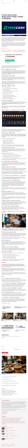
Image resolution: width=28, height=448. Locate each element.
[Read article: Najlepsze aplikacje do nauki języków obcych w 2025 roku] (20, 317)
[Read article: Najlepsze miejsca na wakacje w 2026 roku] (3, 439)
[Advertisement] (14, 8)
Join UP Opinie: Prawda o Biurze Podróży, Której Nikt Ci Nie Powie (9, 393)
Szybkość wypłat (5, 88)
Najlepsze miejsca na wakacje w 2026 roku (9, 438)
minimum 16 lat (8, 254)
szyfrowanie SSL (13, 184)
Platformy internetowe (5, 420)
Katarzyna (18, 321)
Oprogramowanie (17, 419)
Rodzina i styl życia (4, 421)
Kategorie (8, 444)
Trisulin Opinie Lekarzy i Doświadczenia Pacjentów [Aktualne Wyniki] (9, 385)
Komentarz (3, 337)
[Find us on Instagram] (5, 413)
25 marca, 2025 (19, 331)
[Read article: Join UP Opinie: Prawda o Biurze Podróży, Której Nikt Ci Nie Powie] (3, 436)
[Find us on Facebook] (2, 413)
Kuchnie (8, 419)
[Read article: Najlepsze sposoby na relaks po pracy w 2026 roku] (3, 434)
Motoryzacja (12, 419)
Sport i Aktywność (17, 421)
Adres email (3, 349)
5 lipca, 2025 (7, 331)
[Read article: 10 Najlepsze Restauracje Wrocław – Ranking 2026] (14, 364)
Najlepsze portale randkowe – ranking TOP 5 (7, 390)
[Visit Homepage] (14, 1)
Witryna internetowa (17, 349)
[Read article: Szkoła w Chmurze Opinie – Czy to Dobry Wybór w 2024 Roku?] (20, 327)
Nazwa (3, 346)
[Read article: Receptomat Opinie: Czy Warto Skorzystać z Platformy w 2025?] (7, 327)
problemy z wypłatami (8, 74)
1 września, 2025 (21, 321)
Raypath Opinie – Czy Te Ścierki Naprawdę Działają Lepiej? (9, 391)
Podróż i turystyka (11, 420)
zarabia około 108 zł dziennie (12, 162)
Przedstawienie (17, 420)
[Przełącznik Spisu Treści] (6, 48)
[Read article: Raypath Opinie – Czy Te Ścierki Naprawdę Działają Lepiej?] (3, 431)
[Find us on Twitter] (4, 413)
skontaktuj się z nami (12, 444)
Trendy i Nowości (4, 444)
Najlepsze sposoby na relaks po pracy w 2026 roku (8, 392)
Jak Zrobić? (4, 419)
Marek (17, 331)
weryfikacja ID (5, 204)
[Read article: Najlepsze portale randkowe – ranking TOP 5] (7, 317)
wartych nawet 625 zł (21, 237)
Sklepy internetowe (11, 421)
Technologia (23, 421)
